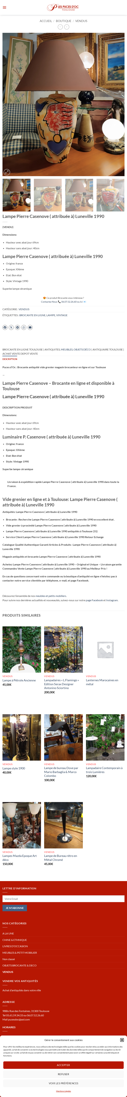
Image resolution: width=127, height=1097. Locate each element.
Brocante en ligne (32, 315)
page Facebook (94, 600)
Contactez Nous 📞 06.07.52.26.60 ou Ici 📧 (63, 301)
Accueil (46, 21)
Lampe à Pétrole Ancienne (19, 680)
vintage (61, 315)
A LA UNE (8, 933)
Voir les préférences (63, 1083)
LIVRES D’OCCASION (15, 946)
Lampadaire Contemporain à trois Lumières (104, 770)
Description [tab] (9, 359)
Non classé (8, 959)
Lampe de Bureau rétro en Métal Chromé (60, 857)
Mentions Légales (63, 1091)
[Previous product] (66, 26)
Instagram (112, 600)
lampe (50, 315)
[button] (122, 1040)
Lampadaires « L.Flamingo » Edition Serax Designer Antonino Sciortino (61, 684)
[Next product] (60, 26)
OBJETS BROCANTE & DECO (19, 965)
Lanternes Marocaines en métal (102, 682)
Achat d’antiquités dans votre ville (21, 990)
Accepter (63, 1065)
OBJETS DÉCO (82, 349)
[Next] (118, 104)
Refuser (63, 1074)
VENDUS (81, 21)
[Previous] (9, 104)
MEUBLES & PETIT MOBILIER (19, 952)
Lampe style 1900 (13, 768)
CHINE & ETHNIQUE (14, 939)
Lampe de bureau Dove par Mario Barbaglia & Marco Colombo (61, 772)
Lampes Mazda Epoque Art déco (19, 857)
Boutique (63, 21)
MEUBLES (67, 349)
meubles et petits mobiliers (51, 595)
